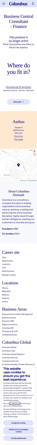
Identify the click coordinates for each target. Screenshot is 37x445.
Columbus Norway (10, 357)
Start (4, 257)
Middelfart (6, 291)
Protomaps (23, 180)
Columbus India (8, 351)
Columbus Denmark (10, 361)
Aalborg (5, 298)
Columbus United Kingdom (13, 354)
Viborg (5, 288)
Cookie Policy (15, 403)
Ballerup (5, 295)
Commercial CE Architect (18, 87)
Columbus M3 (8, 328)
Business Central (9, 317)
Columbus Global (9, 347)
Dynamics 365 (8, 321)
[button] (33, 4)
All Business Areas (9, 335)
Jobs (4, 267)
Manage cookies (9, 275)
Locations (6, 264)
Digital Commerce (9, 324)
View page (18, 139)
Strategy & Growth (10, 331)
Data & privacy (8, 271)
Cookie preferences (18, 438)
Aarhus (5, 301)
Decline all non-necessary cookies (18, 430)
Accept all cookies (18, 423)
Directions (18, 136)
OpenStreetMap (32, 180)
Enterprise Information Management (17, 314)
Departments (7, 261)
